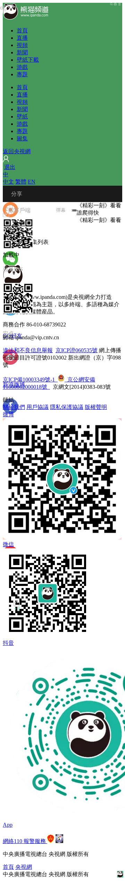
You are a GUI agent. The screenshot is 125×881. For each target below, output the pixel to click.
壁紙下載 (28, 60)
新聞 (22, 52)
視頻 (22, 45)
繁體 (20, 182)
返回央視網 (17, 151)
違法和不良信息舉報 (28, 350)
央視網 (23, 867)
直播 (22, 38)
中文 (8, 182)
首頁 (22, 30)
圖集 (22, 138)
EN (31, 182)
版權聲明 (96, 407)
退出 (9, 167)
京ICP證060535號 (77, 350)
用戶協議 (37, 407)
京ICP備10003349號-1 (29, 379)
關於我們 (14, 407)
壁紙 (22, 116)
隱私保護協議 (66, 407)
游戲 (22, 67)
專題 (22, 74)
